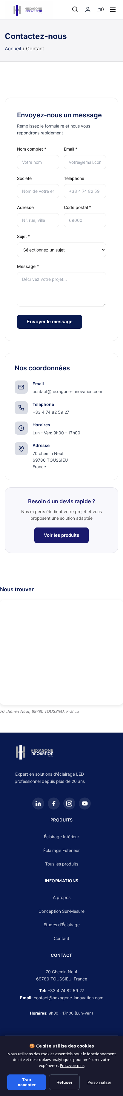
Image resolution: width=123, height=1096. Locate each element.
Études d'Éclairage (62, 924)
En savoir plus (72, 1065)
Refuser (64, 1082)
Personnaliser (99, 1082)
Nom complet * (31, 148)
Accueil (13, 48)
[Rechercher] (75, 9)
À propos (61, 897)
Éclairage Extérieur (61, 850)
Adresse (25, 207)
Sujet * (23, 236)
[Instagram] (69, 804)
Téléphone (74, 178)
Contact (61, 938)
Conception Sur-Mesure (61, 911)
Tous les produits (61, 863)
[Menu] (112, 9)
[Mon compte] (87, 9)
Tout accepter (27, 1082)
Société (24, 178)
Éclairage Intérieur (61, 836)
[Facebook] (54, 804)
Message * (28, 266)
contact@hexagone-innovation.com (68, 997)
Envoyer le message (50, 321)
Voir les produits (61, 535)
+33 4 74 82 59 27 (65, 990)
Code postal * (77, 207)
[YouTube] (85, 804)
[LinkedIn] (38, 804)
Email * (70, 148)
